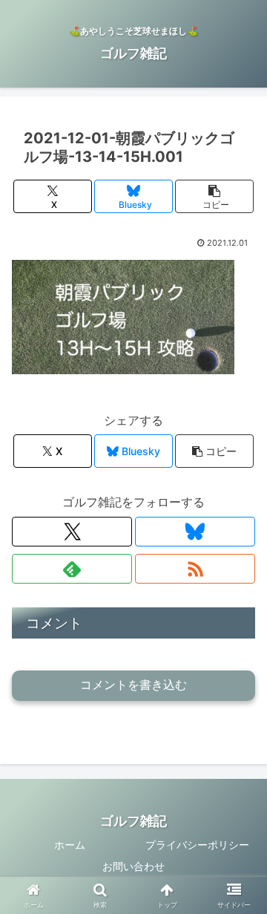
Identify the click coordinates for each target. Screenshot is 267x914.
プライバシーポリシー (197, 844)
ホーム (69, 844)
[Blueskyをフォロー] (195, 531)
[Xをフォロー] (72, 531)
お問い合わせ (133, 866)
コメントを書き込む (133, 685)
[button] (214, 196)
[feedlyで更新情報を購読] (72, 569)
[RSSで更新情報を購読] (195, 569)
